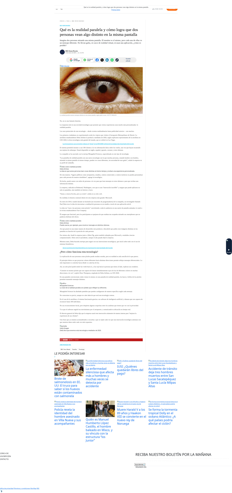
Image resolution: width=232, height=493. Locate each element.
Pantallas (74, 349)
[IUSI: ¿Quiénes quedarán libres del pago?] (131, 362)
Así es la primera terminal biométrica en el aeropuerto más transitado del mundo (88, 248)
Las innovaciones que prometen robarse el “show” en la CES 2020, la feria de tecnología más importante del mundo (98, 144)
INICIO (62, 21)
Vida (68, 21)
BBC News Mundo (78, 21)
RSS (38, 488)
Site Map (33, 488)
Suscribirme (139, 465)
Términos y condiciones (22, 488)
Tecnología (81, 349)
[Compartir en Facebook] (97, 60)
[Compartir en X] (102, 60)
